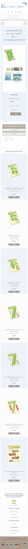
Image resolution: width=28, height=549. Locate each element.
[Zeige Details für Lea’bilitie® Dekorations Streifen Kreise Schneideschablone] (14, 312)
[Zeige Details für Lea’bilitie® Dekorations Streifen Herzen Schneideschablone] (14, 359)
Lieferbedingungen (14, 517)
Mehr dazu (14, 503)
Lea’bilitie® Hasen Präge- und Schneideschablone (14, 236)
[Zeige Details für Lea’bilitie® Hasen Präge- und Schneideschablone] (14, 218)
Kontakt (14, 524)
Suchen (14, 533)
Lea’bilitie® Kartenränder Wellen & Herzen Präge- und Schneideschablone (14, 425)
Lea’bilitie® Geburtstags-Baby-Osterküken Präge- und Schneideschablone (14, 188)
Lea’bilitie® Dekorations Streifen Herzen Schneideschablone (14, 377)
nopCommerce (17, 538)
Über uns (14, 514)
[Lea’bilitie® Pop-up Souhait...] (25, 23)
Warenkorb (16, 12)
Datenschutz (14, 511)
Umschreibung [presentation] (14, 130)
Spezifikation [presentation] (14, 126)
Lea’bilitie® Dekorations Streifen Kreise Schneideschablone (14, 330)
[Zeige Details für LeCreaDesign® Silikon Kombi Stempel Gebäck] (14, 454)
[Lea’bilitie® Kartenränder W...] (3, 23)
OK (14, 501)
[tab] (14, 126)
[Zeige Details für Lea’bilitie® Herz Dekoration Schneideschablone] (14, 265)
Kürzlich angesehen (14, 530)
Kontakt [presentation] (14, 133)
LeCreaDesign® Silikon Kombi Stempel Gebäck (14, 472)
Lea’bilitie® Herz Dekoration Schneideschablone (14, 283)
